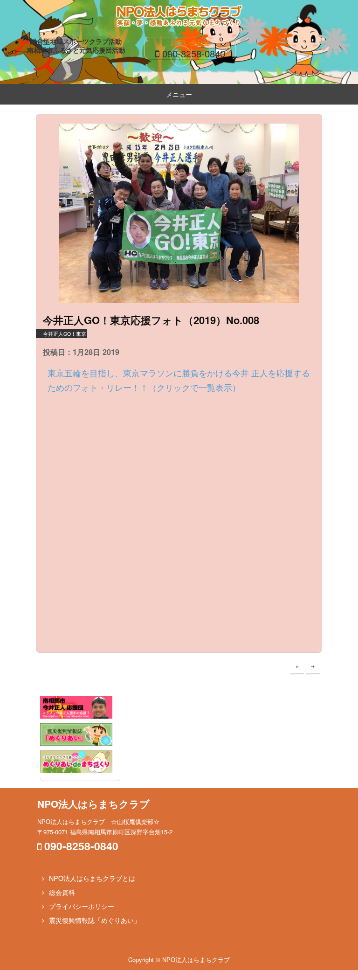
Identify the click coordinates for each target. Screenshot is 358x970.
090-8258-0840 (193, 53)
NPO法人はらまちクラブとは (92, 878)
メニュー (179, 94)
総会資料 (62, 892)
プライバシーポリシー (81, 906)
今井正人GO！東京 (64, 333)
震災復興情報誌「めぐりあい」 (94, 920)
